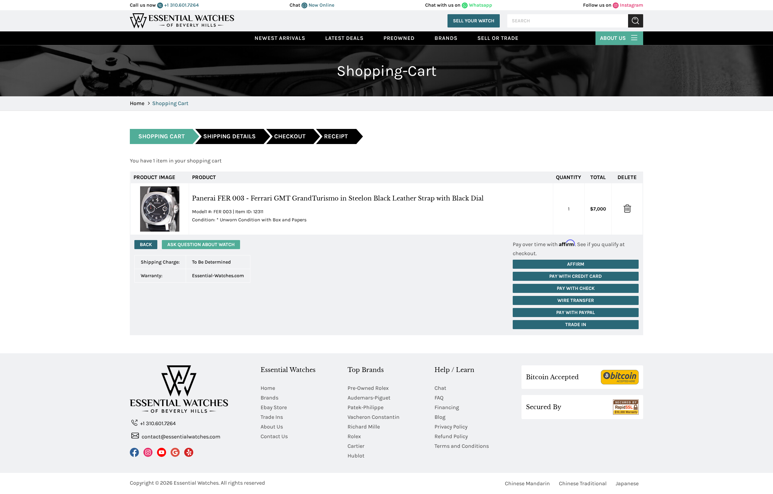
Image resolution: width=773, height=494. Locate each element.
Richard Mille (364, 426)
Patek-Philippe (365, 407)
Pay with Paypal (575, 312)
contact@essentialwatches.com (180, 436)
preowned (399, 38)
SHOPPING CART (161, 136)
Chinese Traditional (583, 483)
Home (137, 103)
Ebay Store (274, 407)
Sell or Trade (497, 38)
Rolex (354, 436)
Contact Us (274, 436)
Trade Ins (272, 417)
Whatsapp (480, 5)
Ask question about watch (201, 244)
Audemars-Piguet (369, 397)
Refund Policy (451, 436)
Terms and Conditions (462, 446)
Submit (635, 21)
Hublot (356, 455)
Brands (446, 38)
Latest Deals (344, 38)
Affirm (575, 264)
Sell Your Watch (473, 21)
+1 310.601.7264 (181, 5)
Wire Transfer (575, 300)
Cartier (356, 446)
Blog (440, 417)
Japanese (627, 483)
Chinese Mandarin (527, 483)
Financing (447, 407)
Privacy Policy (451, 426)
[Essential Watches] (182, 20)
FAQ (439, 397)
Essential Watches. (197, 483)
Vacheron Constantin (373, 417)
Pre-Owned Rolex (368, 388)
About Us (613, 38)
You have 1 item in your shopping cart (176, 160)
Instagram (631, 5)
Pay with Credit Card (575, 276)
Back (146, 244)
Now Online (320, 5)
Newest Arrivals (280, 38)
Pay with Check (576, 288)
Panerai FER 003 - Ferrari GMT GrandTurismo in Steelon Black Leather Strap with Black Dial (338, 198)
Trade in (575, 324)
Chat (440, 388)
